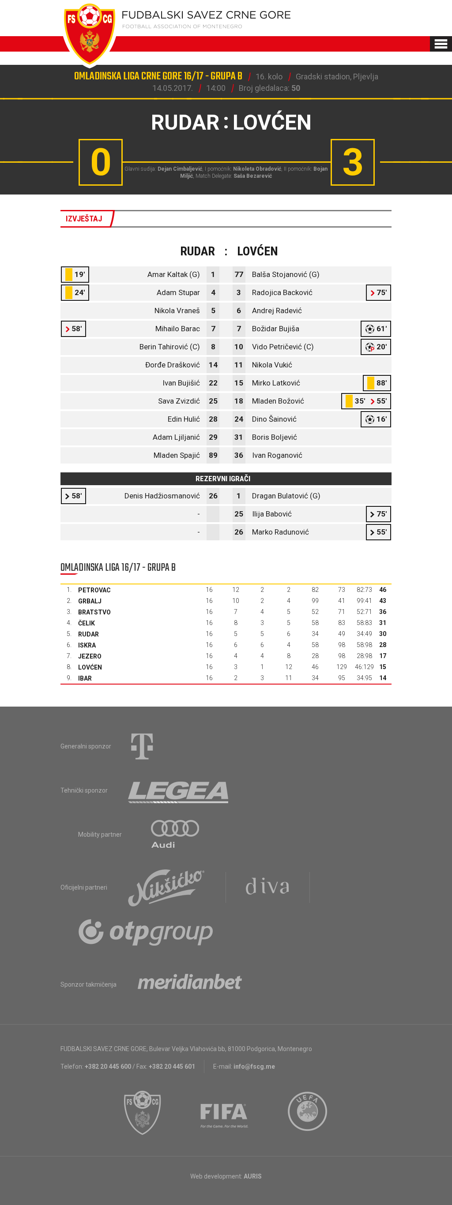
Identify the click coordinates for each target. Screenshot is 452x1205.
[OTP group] (146, 931)
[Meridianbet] (190, 984)
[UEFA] (308, 1113)
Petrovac (94, 590)
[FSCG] (142, 1113)
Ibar (85, 678)
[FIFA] (224, 1113)
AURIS (253, 1176)
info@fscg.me (254, 1066)
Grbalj (90, 601)
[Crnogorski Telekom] (142, 746)
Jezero (90, 656)
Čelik (86, 623)
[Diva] (267, 887)
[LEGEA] (179, 790)
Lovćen (90, 667)
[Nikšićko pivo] (166, 887)
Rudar (88, 634)
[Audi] (175, 834)
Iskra (87, 645)
